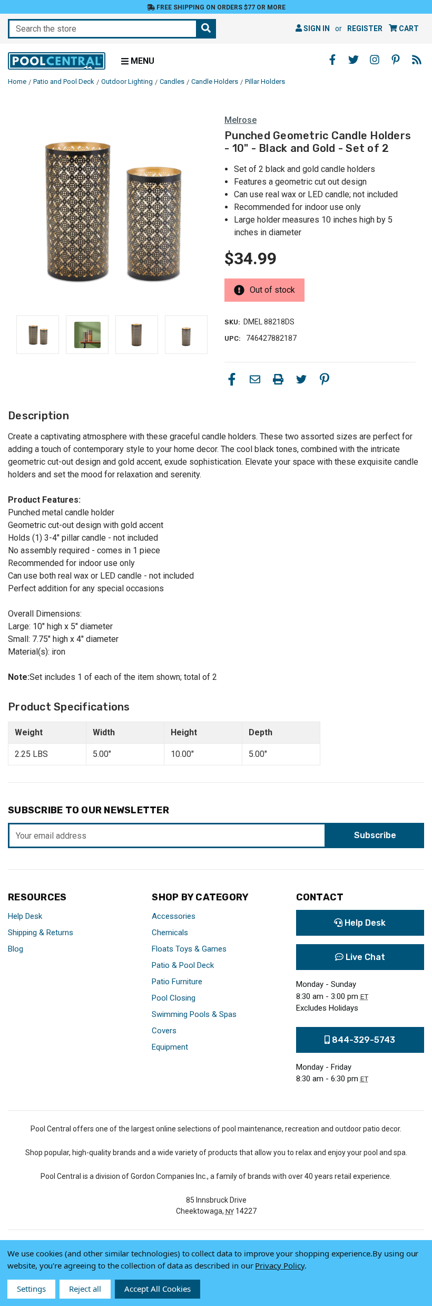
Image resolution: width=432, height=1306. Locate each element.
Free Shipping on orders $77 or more (220, 7)
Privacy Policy (279, 1265)
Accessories (173, 916)
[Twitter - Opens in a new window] (353, 59)
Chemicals (170, 932)
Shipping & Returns (40, 932)
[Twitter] (301, 379)
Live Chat (364, 957)
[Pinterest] (324, 379)
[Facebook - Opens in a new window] (332, 59)
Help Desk (25, 916)
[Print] (278, 379)
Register (364, 28)
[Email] (255, 379)
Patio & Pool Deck (183, 965)
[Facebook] (231, 379)
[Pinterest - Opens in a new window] (395, 59)
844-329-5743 (362, 1040)
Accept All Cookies (157, 1288)
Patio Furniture (177, 981)
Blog (15, 949)
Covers (164, 1030)
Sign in (316, 28)
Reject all (85, 1288)
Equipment (170, 1047)
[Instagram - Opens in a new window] (374, 59)
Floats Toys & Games (189, 949)
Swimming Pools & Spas (194, 1014)
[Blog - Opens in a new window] (416, 59)
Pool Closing (173, 998)
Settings (31, 1288)
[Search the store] (206, 29)
